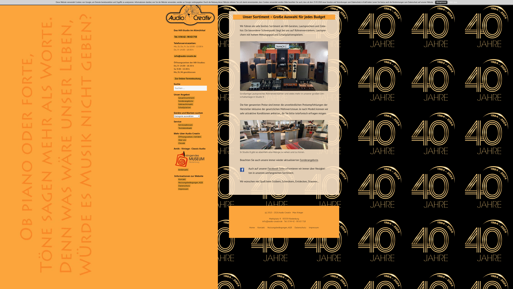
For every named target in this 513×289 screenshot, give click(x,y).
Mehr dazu (453, 2)
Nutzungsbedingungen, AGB (279, 227)
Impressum (314, 227)
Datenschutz (300, 227)
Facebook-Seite (276, 168)
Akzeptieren (441, 2)
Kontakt (261, 227)
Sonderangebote (309, 160)
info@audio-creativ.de (272, 221)
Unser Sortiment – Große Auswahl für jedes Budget (284, 16)
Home (252, 227)
